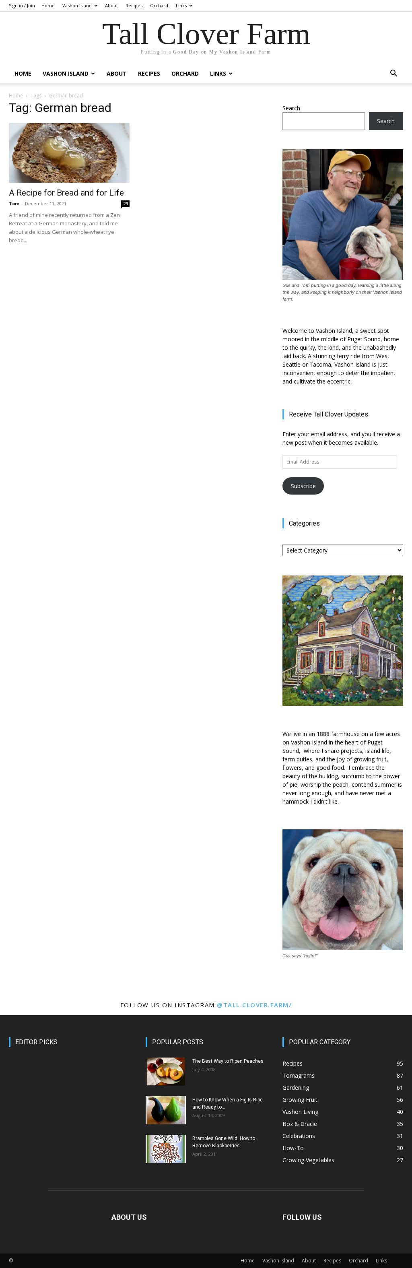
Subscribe (303, 486)
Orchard (159, 5)
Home (48, 5)
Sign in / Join (22, 5)
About (111, 5)
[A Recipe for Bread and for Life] (69, 153)
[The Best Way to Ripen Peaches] (166, 1072)
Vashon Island (77, 5)
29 (125, 203)
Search (291, 108)
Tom (14, 203)
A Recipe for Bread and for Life (66, 193)
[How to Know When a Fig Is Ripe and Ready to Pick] (166, 1110)
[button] (393, 74)
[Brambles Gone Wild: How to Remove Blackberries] (166, 1149)
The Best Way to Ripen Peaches (228, 1061)
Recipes (134, 5)
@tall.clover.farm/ (254, 1005)
